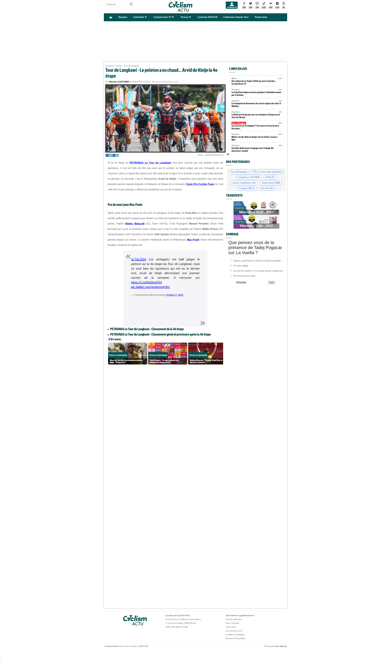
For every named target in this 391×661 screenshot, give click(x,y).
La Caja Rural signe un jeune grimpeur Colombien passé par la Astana (257, 92)
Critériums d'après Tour (236, 17)
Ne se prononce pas (244, 275)
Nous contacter (232, 623)
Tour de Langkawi (131, 66)
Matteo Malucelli (134, 223)
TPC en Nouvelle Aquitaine (267, 171)
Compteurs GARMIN (248, 177)
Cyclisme (109, 66)
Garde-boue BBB (271, 182)
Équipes (123, 17)
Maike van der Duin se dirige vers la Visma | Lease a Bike (257, 137)
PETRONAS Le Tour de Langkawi (150, 162)
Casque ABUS (247, 188)
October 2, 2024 (174, 295)
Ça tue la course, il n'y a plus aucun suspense (258, 270)
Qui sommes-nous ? (235, 631)
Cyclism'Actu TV (162, 17)
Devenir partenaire (234, 619)
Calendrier (138, 17)
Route (118, 66)
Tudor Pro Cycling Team (200, 184)
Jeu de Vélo (267, 188)
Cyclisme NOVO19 (207, 17)
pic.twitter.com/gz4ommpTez (150, 287)
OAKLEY (270, 177)
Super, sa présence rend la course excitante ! (257, 260)
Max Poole (193, 239)
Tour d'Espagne (238, 171)
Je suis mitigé (240, 265)
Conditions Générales (235, 634)
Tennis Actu (261, 17)
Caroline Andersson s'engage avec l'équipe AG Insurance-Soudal (257, 148)
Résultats (241, 282)
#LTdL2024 (138, 259)
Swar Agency (280, 646)
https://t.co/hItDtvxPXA (146, 282)
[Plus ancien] (227, 154)
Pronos (184, 17)
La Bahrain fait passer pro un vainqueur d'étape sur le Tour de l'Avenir (257, 115)
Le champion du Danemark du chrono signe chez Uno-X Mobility (257, 103)
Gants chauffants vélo (244, 182)
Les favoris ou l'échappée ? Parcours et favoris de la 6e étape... (257, 126)
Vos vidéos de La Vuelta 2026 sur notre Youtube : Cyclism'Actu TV (257, 81)
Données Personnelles (236, 638)
